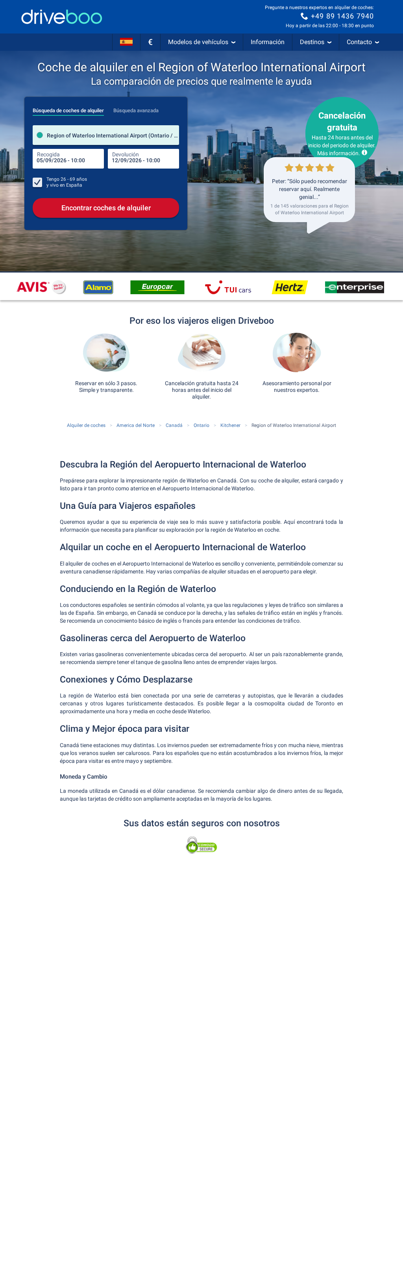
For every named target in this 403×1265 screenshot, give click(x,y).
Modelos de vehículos (198, 42)
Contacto (359, 42)
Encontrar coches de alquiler (106, 208)
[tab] (68, 108)
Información (268, 42)
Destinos (312, 42)
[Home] (62, 17)
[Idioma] (126, 42)
